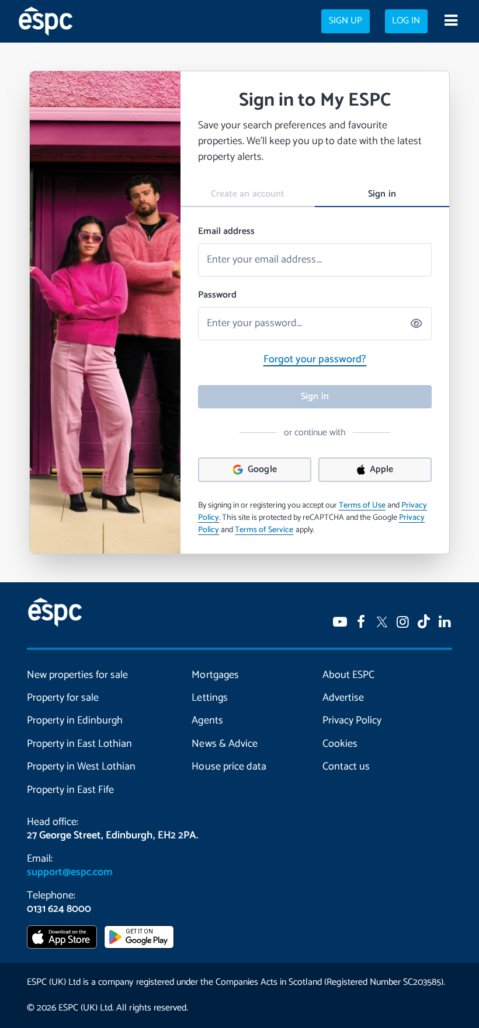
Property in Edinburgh (75, 720)
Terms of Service (264, 530)
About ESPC (348, 675)
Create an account (247, 194)
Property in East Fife (70, 790)
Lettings (209, 698)
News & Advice (224, 744)
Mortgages (215, 675)
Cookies (339, 744)
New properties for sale (77, 675)
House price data (229, 766)
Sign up (345, 21)
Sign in (381, 194)
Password (217, 295)
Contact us (346, 766)
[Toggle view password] (417, 323)
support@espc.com (69, 872)
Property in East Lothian (79, 744)
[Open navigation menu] (450, 21)
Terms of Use (362, 505)
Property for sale (63, 698)
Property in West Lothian (81, 766)
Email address (226, 232)
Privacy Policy (351, 720)
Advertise (343, 698)
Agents (207, 720)
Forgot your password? (314, 359)
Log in (406, 21)
